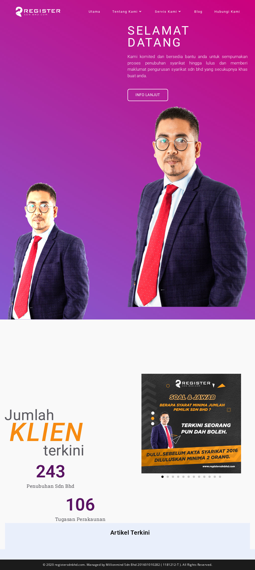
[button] (162, 477)
